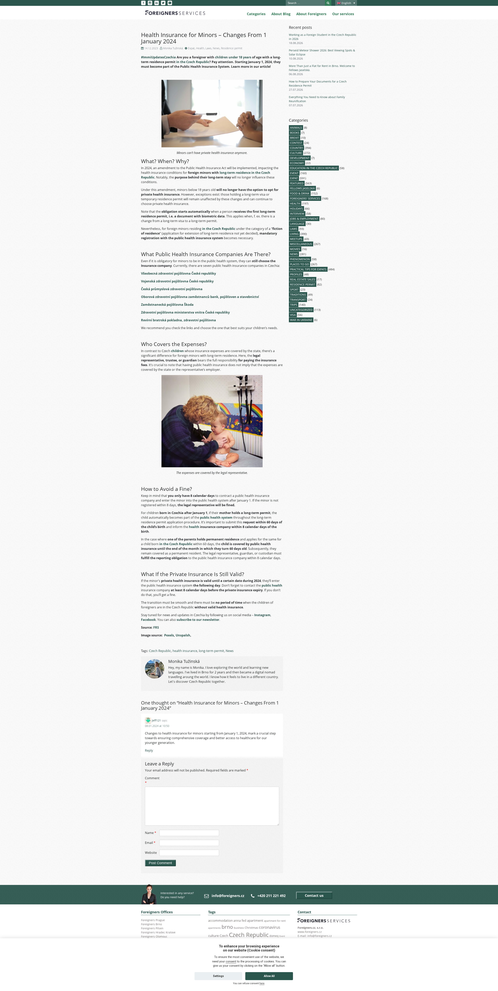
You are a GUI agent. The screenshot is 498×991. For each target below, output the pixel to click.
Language (297, 224)
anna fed (239, 920)
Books (294, 132)
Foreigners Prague (153, 920)
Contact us (314, 895)
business (239, 928)
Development (299, 158)
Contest (296, 143)
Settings (218, 976)
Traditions (298, 294)
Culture (296, 153)
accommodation (220, 920)
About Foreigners (311, 13)
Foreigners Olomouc (154, 936)
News (216, 48)
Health (200, 48)
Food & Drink (299, 193)
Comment (152, 780)
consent (231, 961)
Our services (343, 13)
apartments (214, 927)
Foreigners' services (305, 198)
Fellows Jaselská (302, 188)
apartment (255, 920)
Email (150, 843)
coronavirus (269, 927)
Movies (295, 249)
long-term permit (211, 651)
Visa (293, 315)
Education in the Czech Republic (314, 168)
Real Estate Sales (302, 279)
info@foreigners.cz (228, 895)
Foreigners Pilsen (152, 928)
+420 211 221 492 (271, 895)
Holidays (296, 208)
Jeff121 (156, 720)
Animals (296, 127)
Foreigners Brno (151, 924)
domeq (274, 936)
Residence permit (231, 48)
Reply (149, 750)
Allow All (269, 976)
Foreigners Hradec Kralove (158, 932)
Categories (256, 13)
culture (213, 935)
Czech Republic (160, 651)
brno (227, 926)
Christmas (251, 928)
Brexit (294, 138)
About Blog (280, 13)
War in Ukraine (301, 320)
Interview (297, 213)
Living (294, 234)
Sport (294, 289)
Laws (208, 48)
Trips (293, 305)
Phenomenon (300, 259)
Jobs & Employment (304, 219)
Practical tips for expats (308, 269)
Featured (296, 183)
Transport (298, 299)
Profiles (296, 274)
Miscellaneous (301, 244)
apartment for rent (275, 920)
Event (294, 173)
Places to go (299, 264)
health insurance (185, 651)
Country (296, 148)
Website (151, 852)
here (262, 983)
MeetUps (296, 239)
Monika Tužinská (173, 48)
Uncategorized (301, 310)
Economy (297, 163)
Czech (224, 936)
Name (150, 833)
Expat (191, 48)
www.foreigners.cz (310, 932)
